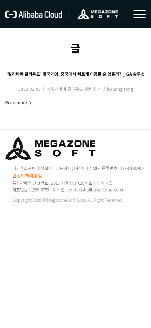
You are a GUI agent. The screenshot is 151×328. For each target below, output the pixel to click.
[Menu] (136, 14)
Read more (16, 102)
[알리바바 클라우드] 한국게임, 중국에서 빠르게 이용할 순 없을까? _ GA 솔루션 (75, 74)
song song (123, 89)
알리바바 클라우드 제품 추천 (75, 89)
